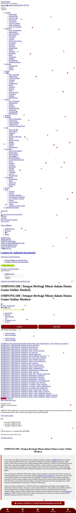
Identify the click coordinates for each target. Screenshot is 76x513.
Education (12, 44)
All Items (7, 12)
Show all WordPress (15, 30)
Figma (11, 181)
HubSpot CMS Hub (15, 137)
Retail (10, 55)
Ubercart (11, 170)
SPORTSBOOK (6, 239)
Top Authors (13, 21)
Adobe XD (12, 183)
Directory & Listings (15, 41)
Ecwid (11, 161)
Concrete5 (12, 133)
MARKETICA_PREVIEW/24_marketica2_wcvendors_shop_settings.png (24, 388)
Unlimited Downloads (12, 207)
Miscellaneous (13, 60)
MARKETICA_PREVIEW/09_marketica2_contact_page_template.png (23, 361)
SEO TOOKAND (9, 306)
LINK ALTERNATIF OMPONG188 (12, 243)
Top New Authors (14, 23)
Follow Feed (13, 20)
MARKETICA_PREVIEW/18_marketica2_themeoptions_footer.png (22, 377)
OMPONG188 (5, 238)
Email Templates (14, 122)
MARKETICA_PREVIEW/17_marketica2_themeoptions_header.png (23, 375)
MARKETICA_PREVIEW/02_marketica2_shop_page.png (19, 349)
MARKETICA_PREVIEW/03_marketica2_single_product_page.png (22, 350)
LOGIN (19, 327)
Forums (11, 200)
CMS (6, 128)
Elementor (12, 46)
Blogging (12, 191)
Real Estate (12, 53)
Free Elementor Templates (17, 197)
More (6, 190)
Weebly (11, 145)
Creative (11, 39)
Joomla (11, 138)
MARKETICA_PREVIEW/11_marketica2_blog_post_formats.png (22, 365)
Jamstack (7, 115)
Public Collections (14, 25)
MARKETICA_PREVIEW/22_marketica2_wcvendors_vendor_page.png (24, 384)
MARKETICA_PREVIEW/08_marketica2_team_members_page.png (23, 359)
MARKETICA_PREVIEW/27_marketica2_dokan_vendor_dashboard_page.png (26, 393)
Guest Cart (4, 211)
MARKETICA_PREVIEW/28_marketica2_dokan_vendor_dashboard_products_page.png (29, 395)
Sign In (20, 214)
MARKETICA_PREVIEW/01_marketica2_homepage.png (19, 347)
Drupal (11, 135)
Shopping (12, 106)
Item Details (8, 313)
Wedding (11, 59)
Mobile (11, 50)
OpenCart (12, 165)
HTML (7, 73)
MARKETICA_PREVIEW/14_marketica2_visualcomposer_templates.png (24, 370)
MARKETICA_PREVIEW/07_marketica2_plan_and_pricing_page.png (23, 358)
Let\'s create (6, 265)
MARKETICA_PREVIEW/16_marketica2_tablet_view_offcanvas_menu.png (25, 374)
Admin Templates (14, 78)
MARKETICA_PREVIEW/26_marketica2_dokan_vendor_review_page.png (25, 391)
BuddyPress (12, 36)
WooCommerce (14, 154)
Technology (12, 57)
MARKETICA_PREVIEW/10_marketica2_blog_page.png (19, 363)
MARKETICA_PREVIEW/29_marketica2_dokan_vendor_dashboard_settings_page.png (29, 397)
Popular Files (13, 14)
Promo (8, 511)
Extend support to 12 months (15, 431)
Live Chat (68, 511)
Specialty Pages (14, 92)
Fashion (11, 105)
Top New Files (13, 18)
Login (22, 511)
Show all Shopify (14, 101)
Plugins (11, 67)
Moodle (11, 142)
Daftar (38, 511)
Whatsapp (53, 511)
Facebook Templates (15, 195)
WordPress (8, 28)
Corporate (12, 37)
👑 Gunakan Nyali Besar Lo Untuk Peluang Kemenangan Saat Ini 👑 (38, 503)
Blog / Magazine (14, 34)
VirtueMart (12, 172)
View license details (7, 415)
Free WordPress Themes (16, 199)
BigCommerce (13, 156)
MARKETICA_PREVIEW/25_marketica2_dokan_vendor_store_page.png (24, 389)
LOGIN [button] (3, 398)
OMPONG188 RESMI (8, 241)
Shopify (7, 99)
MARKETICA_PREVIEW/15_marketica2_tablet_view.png (20, 372)
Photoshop (12, 184)
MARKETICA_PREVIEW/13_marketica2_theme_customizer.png (22, 368)
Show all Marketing (15, 119)
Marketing (8, 117)
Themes (11, 69)
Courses (11, 193)
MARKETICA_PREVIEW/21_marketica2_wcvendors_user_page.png (23, 382)
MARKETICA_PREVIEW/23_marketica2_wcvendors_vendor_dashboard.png (26, 386)
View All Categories (15, 27)
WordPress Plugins (14, 62)
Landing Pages (13, 124)
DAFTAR (56, 327)
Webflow (11, 144)
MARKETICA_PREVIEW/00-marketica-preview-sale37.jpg (20, 345)
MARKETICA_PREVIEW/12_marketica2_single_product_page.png (22, 366)
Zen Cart (11, 174)
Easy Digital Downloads (16, 160)
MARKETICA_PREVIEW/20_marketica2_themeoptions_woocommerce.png (25, 381)
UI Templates (9, 177)
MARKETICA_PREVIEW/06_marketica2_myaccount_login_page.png (23, 356)
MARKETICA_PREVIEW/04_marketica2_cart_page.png (19, 352)
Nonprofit (12, 51)
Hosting (7, 71)
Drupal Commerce (14, 158)
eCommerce (12, 43)
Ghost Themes (13, 202)
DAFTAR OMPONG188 (9, 245)
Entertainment (13, 48)
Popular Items (13, 32)
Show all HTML (14, 74)
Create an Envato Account (9, 214)
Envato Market (5, 1)
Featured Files (13, 16)
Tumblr (11, 204)
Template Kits (13, 66)
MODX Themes (14, 140)
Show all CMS (13, 129)
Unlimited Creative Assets (17, 206)
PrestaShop (12, 167)
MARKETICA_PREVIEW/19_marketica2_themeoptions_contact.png (23, 379)
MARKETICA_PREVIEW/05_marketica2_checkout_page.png (21, 354)
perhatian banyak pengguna (45, 475)
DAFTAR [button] (9, 398)
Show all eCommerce (15, 151)
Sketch (11, 186)
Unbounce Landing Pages (17, 126)
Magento (11, 163)
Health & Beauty (14, 108)
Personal (11, 89)
